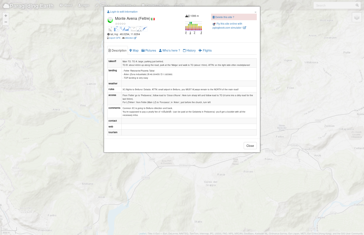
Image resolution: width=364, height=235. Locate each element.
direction (129, 37)
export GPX (114, 37)
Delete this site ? (224, 17)
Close (250, 145)
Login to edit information (123, 11)
